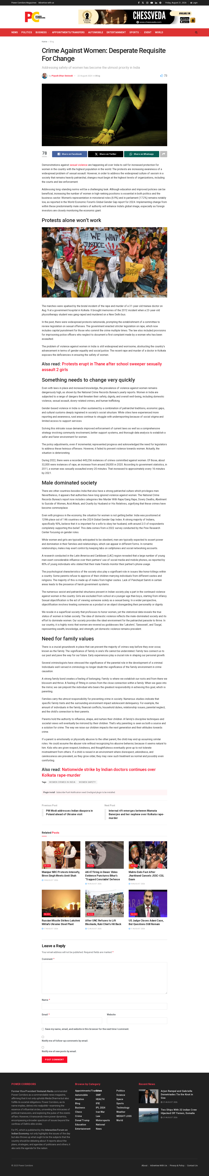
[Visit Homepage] (35, 17)
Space (119, 1099)
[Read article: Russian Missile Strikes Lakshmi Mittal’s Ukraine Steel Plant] (61, 903)
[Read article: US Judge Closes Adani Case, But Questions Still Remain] (148, 903)
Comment (48, 959)
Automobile (95, 32)
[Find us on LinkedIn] (156, 3)
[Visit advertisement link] (138, 17)
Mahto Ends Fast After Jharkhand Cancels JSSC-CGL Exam (146, 876)
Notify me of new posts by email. (59, 1051)
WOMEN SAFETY (87, 782)
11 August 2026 (137, 929)
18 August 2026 (50, 880)
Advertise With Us (158, 1165)
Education (80, 1124)
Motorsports (103, 1120)
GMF (98, 1095)
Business (41, 32)
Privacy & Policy (177, 1165)
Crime (78, 1116)
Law (98, 1116)
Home (44, 42)
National (100, 1124)
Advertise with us (46, 3)
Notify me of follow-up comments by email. (65, 1040)
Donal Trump (82, 1120)
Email (46, 1014)
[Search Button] (196, 32)
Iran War (100, 1112)
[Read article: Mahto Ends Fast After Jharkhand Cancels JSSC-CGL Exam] (148, 855)
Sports (134, 32)
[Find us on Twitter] (143, 3)
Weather (120, 1112)
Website (111, 1014)
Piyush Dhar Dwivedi (62, 76)
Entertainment (116, 32)
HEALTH (100, 1099)
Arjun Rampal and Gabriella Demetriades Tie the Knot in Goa (177, 1094)
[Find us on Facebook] (138, 3)
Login (195, 3)
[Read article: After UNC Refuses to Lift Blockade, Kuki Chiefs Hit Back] (104, 903)
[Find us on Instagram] (147, 3)
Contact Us (192, 1165)
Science (120, 1095)
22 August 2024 (85, 76)
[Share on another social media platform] (163, 154)
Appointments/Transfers (68, 32)
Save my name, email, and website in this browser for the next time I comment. (87, 1029)
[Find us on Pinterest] (160, 3)
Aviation (79, 1099)
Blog (52, 42)
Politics (26, 32)
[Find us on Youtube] (152, 3)
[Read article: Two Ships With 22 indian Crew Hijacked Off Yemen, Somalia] (148, 1115)
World (159, 32)
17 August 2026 (50, 929)
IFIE (98, 1103)
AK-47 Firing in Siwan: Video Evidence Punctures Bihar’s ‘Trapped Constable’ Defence (102, 876)
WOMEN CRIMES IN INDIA (62, 782)
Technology (122, 1107)
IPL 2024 (100, 1107)
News (14, 32)
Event (148, 32)
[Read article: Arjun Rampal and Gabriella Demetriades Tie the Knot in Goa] (148, 1096)
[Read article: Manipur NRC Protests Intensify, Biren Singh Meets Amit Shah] (61, 855)
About (144, 1165)
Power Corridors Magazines (23, 3)
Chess (78, 1112)
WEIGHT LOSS (124, 1116)
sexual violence (79, 164)
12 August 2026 (94, 929)
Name (46, 999)
